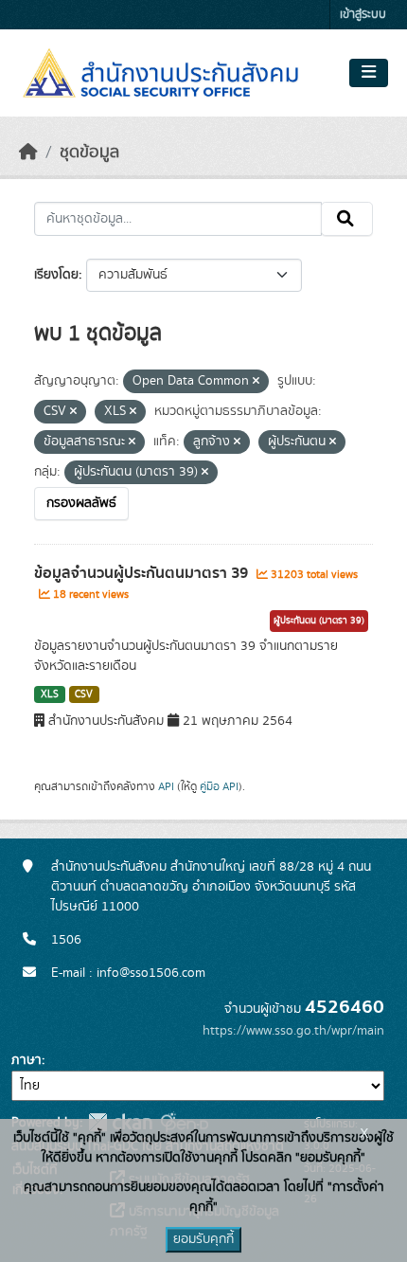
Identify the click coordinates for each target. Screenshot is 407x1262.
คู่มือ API (219, 786)
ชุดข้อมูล (89, 152)
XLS (50, 694)
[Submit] (347, 219)
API (166, 786)
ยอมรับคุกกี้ (203, 1239)
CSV (84, 694)
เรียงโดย (56, 274)
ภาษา (26, 1060)
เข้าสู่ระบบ (363, 15)
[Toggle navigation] (368, 73)
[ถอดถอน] (256, 381)
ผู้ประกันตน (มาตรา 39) (319, 620)
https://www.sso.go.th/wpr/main (293, 1030)
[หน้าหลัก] (28, 152)
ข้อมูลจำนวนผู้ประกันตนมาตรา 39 (143, 573)
